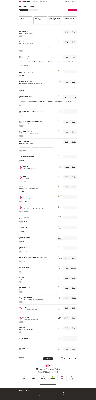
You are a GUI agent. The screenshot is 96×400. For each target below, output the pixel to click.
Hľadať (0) (72, 9)
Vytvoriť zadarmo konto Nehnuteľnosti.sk (48, 384)
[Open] (51, 10)
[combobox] (44, 10)
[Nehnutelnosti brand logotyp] (24, 1)
